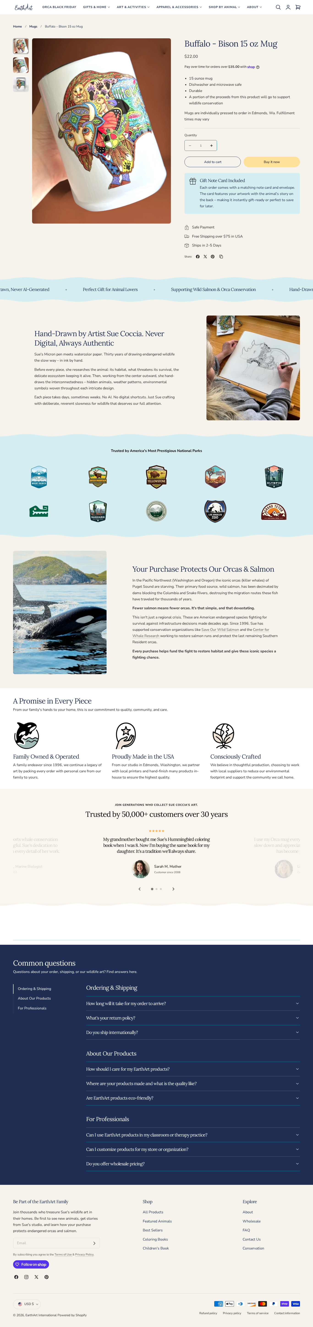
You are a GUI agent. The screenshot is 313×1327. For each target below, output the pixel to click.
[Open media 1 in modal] (162, 47)
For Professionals (32, 1008)
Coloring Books (155, 1239)
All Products (153, 1212)
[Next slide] (173, 889)
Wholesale (252, 1221)
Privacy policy (232, 1313)
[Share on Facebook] (197, 256)
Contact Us (252, 1239)
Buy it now (272, 162)
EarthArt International (41, 1315)
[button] (278, 7)
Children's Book (156, 1248)
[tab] (21, 46)
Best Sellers (153, 1230)
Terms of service (258, 1313)
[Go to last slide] (139, 889)
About (248, 1212)
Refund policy (208, 1313)
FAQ (246, 1230)
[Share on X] (205, 256)
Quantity (190, 135)
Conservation (253, 1248)
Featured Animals (157, 1221)
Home (17, 26)
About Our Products (34, 998)
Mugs (33, 26)
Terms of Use (63, 1254)
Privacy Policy (84, 1254)
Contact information (287, 1313)
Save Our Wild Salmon (220, 629)
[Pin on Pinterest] (212, 256)
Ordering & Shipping (34, 988)
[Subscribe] (94, 1243)
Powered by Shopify (72, 1315)
